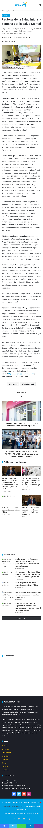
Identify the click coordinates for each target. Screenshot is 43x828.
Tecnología (5, 759)
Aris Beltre (6, 38)
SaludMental (28, 384)
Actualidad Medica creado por (13, 806)
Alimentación (6, 753)
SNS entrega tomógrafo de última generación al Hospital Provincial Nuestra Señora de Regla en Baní (31, 483)
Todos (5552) (21, 618)
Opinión (4, 763)
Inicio (5, 11)
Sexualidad (5, 756)
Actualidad (11, 11)
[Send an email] (10, 38)
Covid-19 (5, 766)
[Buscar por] (40, 5)
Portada (4, 746)
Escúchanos (6, 770)
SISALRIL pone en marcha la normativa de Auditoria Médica (11, 510)
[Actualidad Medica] (21, 5)
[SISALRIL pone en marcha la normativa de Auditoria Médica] (11, 500)
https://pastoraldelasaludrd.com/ (21, 374)
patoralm (14, 384)
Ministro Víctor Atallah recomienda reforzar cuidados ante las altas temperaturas (28, 595)
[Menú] (3, 5)
